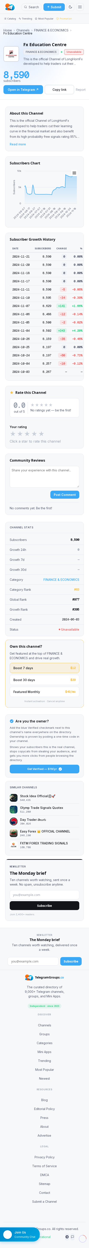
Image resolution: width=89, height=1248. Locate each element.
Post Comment (65, 495)
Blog (44, 1100)
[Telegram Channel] (67, 1237)
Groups (44, 1034)
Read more (18, 144)
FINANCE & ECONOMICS (51, 30)
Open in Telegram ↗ (23, 89)
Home (7, 30)
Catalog (11, 18)
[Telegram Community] (72, 1237)
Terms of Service (44, 1166)
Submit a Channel (44, 1201)
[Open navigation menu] (80, 7)
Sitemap (44, 1184)
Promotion (66, 18)
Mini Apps (44, 1052)
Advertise (44, 1135)
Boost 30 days (44, 680)
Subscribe (44, 906)
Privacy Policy (45, 1157)
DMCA (44, 1175)
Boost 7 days (44, 668)
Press (44, 1118)
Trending (27, 18)
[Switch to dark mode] (70, 7)
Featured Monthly (44, 692)
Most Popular (46, 18)
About (44, 1126)
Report (81, 89)
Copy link (59, 89)
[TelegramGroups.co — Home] (10, 6)
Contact (44, 1192)
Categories (44, 1043)
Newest (44, 1078)
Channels (23, 30)
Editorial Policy (44, 1109)
